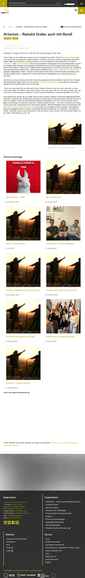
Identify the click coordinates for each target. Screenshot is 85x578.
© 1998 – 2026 (16, 505)
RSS (8, 545)
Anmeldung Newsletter (54, 545)
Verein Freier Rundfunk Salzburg (15, 502)
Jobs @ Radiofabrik (52, 525)
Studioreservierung (52, 542)
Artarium (15, 38)
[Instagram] (17, 522)
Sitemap (9, 547)
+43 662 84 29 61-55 (22, 513)
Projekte (48, 516)
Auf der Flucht (70, 70)
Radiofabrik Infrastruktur (54, 522)
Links (47, 553)
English (48, 562)
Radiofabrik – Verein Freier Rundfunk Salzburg (62, 502)
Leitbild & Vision (51, 504)
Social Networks (51, 559)
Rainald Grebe (69, 57)
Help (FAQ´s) (50, 556)
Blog (10, 27)
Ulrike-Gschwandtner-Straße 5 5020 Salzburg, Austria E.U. (14, 508)
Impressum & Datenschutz (16, 539)
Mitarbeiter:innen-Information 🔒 (58, 528)
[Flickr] (9, 522)
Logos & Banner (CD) (53, 550)
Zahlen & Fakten (51, 507)
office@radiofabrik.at (14, 516)
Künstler (8, 63)
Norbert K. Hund (16, 45)
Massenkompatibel (48, 82)
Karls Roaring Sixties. (17, 3)
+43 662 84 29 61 (21, 511)
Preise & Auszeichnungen (55, 519)
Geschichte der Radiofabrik (55, 510)
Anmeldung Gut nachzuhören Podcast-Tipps (62, 547)
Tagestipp (7, 38)
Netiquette (10, 542)
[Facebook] (13, 522)
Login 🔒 (9, 550)
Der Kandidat (23, 63)
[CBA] (5, 522)
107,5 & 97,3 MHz (14, 518)
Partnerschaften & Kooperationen (58, 513)
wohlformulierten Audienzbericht (20, 107)
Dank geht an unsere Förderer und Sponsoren (23, 570)
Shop (47, 539)
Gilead (56, 70)
